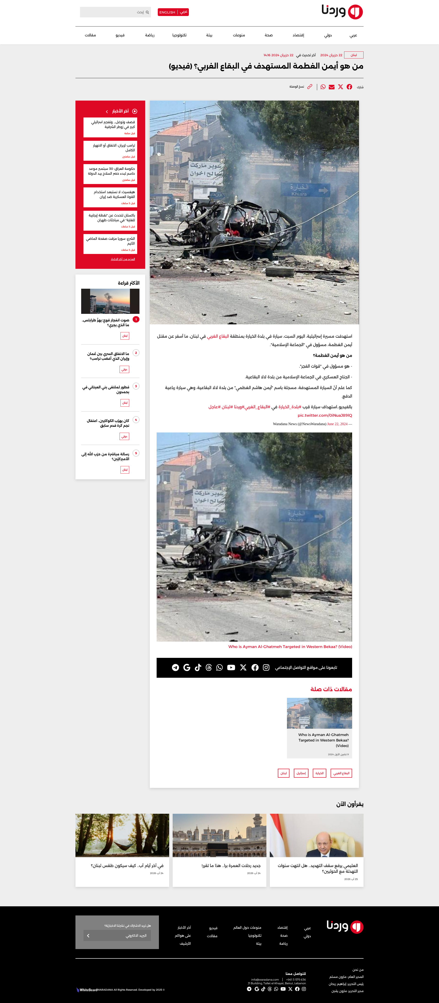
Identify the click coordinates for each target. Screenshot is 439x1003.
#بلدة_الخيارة (289, 407)
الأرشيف (185, 944)
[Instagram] (266, 668)
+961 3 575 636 (296, 979)
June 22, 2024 (337, 424)
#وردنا (239, 407)
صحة (269, 35)
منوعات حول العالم (247, 928)
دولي (328, 35)
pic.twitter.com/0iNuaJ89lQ (325, 415)
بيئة (209, 35)
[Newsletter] (88, 936)
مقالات (90, 35)
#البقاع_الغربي (257, 407)
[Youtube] (231, 668)
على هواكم (183, 936)
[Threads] (209, 668)
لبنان (354, 55)
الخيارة (320, 773)
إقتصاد (298, 35)
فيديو (120, 35)
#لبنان (227, 407)
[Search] (147, 12)
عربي (183, 11)
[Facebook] (349, 87)
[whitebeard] (86, 989)
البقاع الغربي (218, 336)
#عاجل (215, 407)
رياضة (149, 35)
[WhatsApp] (219, 668)
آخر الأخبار (184, 928)
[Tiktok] (198, 668)
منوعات (239, 35)
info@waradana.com (265, 979)
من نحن (358, 969)
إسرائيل (301, 773)
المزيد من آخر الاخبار (123, 259)
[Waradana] (342, 12)
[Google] (186, 668)
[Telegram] (175, 668)
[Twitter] (340, 87)
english (167, 12)
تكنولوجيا (179, 35)
